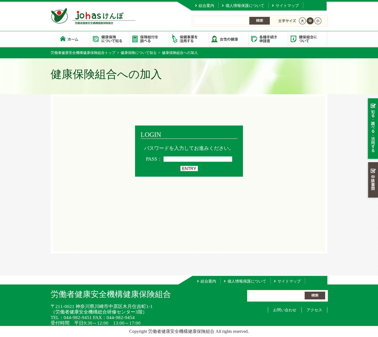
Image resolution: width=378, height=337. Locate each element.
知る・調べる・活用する (372, 129)
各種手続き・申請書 (268, 38)
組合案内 (206, 5)
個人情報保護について (245, 5)
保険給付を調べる (149, 38)
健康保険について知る (110, 38)
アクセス (314, 310)
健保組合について (307, 38)
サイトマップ (287, 5)
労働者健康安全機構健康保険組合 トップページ (70, 38)
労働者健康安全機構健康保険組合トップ (83, 53)
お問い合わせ (284, 310)
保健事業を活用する (189, 38)
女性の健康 (228, 38)
